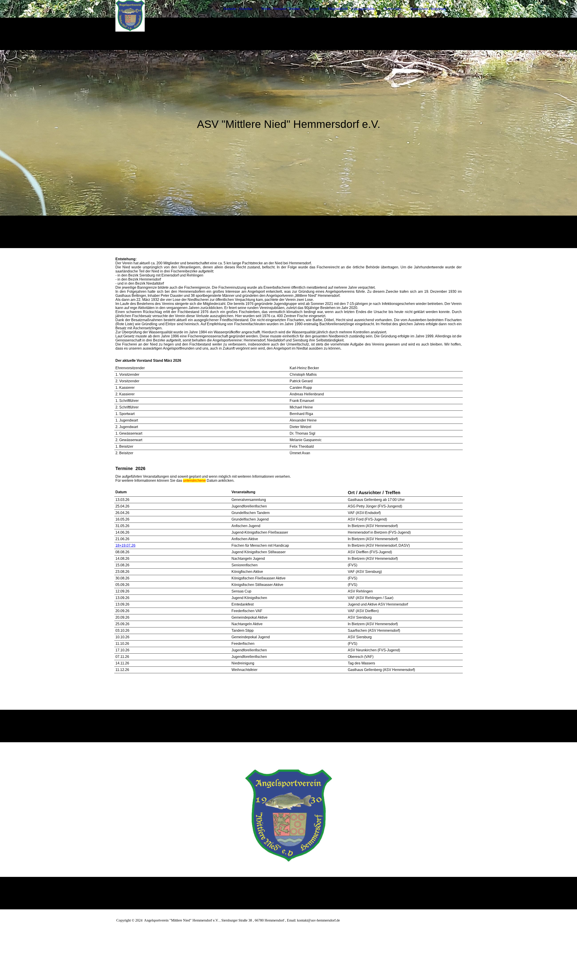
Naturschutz (392, 9)
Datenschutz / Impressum (428, 9)
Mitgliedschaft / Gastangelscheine (352, 9)
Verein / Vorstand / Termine (280, 9)
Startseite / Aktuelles (237, 9)
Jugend (314, 9)
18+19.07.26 (125, 545)
